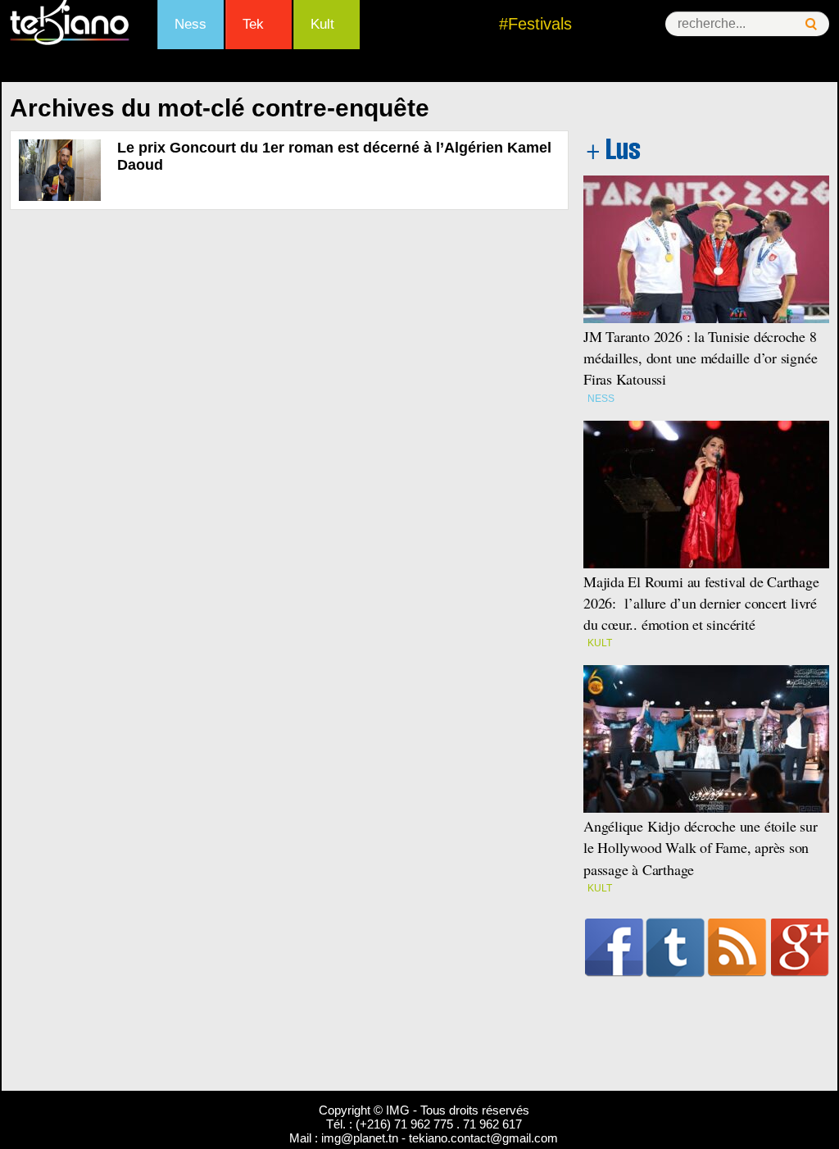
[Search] (811, 24)
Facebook (614, 947)
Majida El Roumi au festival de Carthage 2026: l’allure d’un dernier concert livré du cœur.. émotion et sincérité (701, 603)
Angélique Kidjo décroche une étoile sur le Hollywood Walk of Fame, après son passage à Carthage (700, 847)
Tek (253, 24)
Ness (190, 24)
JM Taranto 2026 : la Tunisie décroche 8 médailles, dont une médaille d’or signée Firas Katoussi (700, 357)
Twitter (675, 947)
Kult (322, 24)
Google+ (800, 947)
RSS (737, 947)
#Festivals (535, 24)
